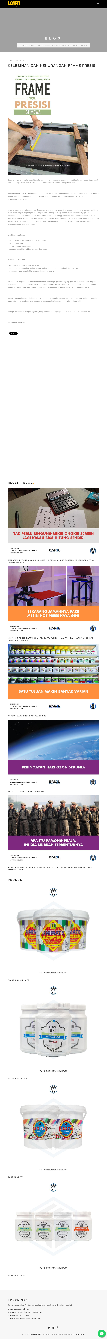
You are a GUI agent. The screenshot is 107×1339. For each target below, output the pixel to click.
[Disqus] (53, 374)
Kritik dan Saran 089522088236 (24, 1318)
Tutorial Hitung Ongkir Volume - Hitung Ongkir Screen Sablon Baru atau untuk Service (51, 561)
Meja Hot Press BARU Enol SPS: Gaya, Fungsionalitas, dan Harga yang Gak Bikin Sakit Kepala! (51, 639)
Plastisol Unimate (18, 980)
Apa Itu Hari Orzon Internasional (27, 792)
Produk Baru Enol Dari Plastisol (27, 716)
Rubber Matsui (16, 1276)
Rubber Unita (15, 1177)
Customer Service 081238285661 (25, 1312)
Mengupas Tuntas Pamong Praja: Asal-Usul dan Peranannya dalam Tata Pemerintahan (50, 868)
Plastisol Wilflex (18, 1079)
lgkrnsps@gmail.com (19, 1309)
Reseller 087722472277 (21, 1315)
